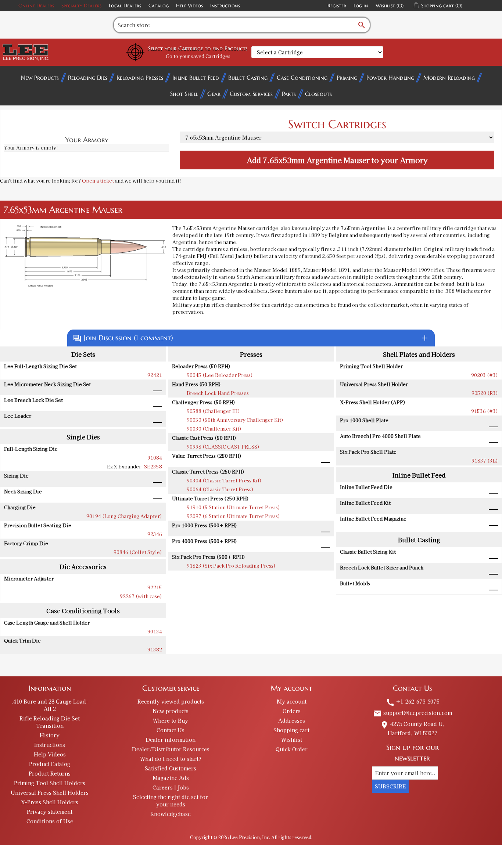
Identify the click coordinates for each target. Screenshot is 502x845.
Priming (347, 77)
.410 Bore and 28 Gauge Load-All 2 (49, 705)
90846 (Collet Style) (138, 552)
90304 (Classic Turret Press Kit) (224, 480)
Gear (213, 93)
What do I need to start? (170, 758)
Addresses (291, 720)
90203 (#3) (484, 374)
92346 (154, 534)
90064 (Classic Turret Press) (220, 489)
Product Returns (50, 773)
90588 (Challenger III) (213, 410)
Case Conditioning (302, 77)
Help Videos (189, 5)
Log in (361, 5)
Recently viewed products (170, 701)
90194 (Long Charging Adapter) (124, 516)
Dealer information (171, 739)
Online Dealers (36, 5)
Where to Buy (170, 720)
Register (336, 5)
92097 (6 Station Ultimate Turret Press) (233, 516)
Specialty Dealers (81, 5)
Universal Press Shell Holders (50, 792)
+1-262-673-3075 (412, 701)
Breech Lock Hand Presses (218, 392)
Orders (292, 711)
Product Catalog (49, 763)
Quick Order (292, 749)
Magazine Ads (171, 777)
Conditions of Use (49, 821)
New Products (40, 77)
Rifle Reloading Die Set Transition (49, 722)
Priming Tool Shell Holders (49, 783)
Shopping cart (291, 730)
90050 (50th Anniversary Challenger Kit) (235, 419)
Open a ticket (98, 180)
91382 (154, 649)
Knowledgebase (170, 813)
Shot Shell (184, 93)
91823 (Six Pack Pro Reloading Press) (231, 565)
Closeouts (318, 93)
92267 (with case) (141, 596)
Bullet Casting (248, 77)
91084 (154, 457)
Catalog (158, 5)
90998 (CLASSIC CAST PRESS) (223, 446)
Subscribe (390, 786)
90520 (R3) (484, 392)
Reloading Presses (139, 77)
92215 (154, 587)
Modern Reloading (449, 77)
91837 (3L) (484, 460)
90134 (154, 631)
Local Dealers (125, 5)
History (50, 735)
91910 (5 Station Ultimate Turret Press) (233, 507)
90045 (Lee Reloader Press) (220, 374)
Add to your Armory (337, 160)
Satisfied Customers (170, 768)
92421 (154, 374)
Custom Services (251, 93)
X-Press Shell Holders (49, 802)
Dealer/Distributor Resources (170, 749)
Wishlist (291, 739)
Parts (289, 93)
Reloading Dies (87, 77)
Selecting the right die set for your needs (170, 800)
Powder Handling (390, 77)
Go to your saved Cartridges (198, 56)
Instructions (225, 5)
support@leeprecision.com (412, 712)
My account (291, 701)
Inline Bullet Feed (195, 77)
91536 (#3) (484, 410)
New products (171, 711)
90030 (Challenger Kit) (214, 428)
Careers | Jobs (171, 787)
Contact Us (170, 730)
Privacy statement (49, 811)
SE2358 (153, 466)
